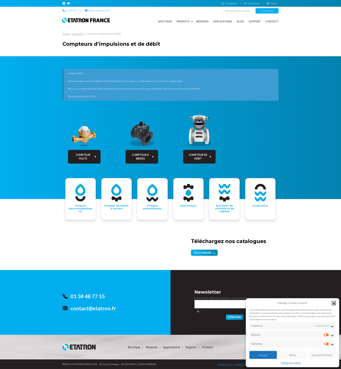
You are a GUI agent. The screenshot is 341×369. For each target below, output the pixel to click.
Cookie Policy (242, 364)
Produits (183, 21)
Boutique (165, 21)
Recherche (267, 10)
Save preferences (322, 355)
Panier (273, 3)
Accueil (66, 33)
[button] (334, 303)
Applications (222, 21)
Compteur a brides (140, 156)
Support (255, 21)
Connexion (230, 3)
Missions (202, 21)
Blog (240, 21)
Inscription (253, 3)
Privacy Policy (225, 364)
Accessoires (78, 33)
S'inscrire (234, 317)
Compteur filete (83, 156)
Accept (263, 355)
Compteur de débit (198, 156)
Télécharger (202, 252)
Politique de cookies (291, 362)
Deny (292, 355)
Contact (271, 21)
